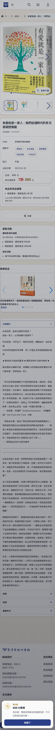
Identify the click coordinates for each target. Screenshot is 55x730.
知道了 (27, 722)
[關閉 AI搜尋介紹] (27, 365)
